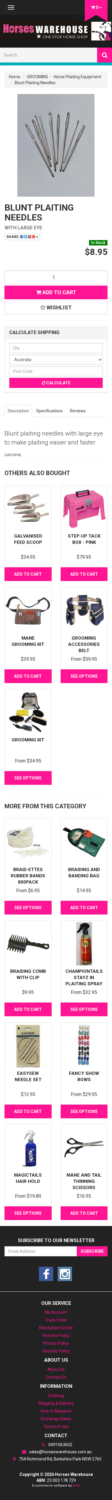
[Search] (104, 55)
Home (14, 76)
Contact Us (56, 1377)
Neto (76, 1486)
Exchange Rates (56, 1418)
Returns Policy (56, 1335)
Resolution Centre (56, 1327)
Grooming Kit (28, 740)
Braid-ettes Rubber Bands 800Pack (28, 876)
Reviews (78, 410)
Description (18, 410)
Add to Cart (58, 292)
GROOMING (37, 76)
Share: (13, 237)
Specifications (49, 410)
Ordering (56, 1395)
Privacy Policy (56, 1343)
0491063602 (59, 1444)
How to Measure (56, 1411)
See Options (84, 676)
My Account (56, 1312)
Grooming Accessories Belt (84, 644)
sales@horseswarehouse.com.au (60, 1451)
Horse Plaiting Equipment (77, 76)
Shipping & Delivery (56, 1403)
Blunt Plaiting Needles (35, 82)
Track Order (56, 1320)
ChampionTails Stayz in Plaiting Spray (84, 978)
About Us (56, 1369)
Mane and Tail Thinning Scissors (84, 1181)
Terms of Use (56, 1426)
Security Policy (56, 1351)
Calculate (57, 383)
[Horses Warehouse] (56, 29)
